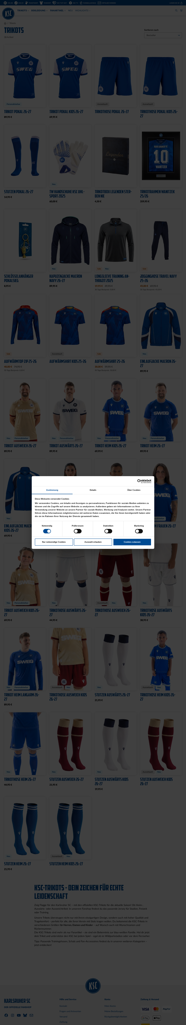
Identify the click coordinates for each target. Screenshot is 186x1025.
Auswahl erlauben (93, 542)
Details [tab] (93, 490)
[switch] (78, 531)
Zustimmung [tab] (52, 490)
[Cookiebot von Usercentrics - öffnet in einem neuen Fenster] (139, 481)
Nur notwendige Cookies (54, 542)
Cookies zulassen (132, 542)
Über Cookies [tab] (133, 490)
